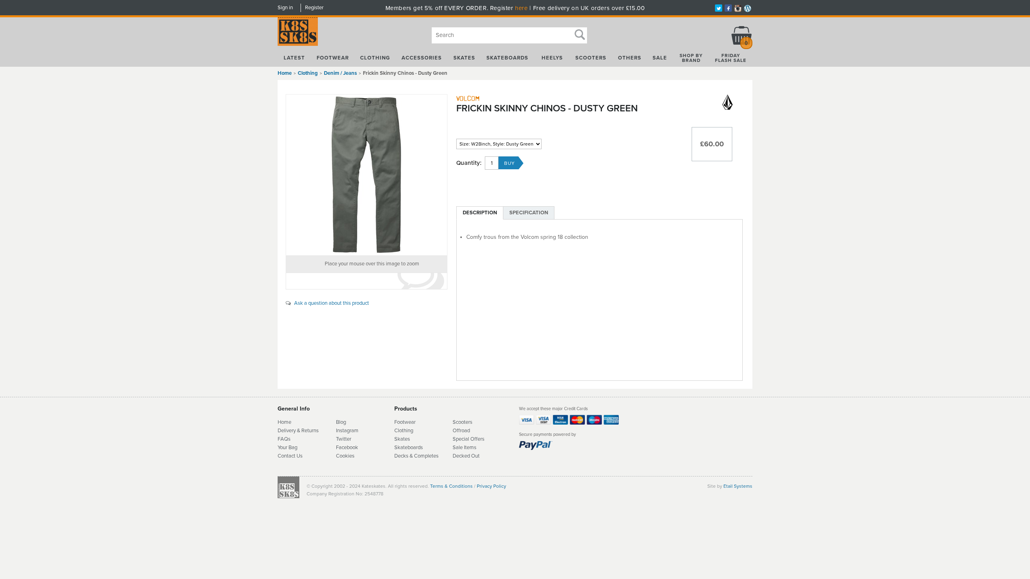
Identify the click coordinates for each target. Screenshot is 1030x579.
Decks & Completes (416, 456)
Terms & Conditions (451, 486)
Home (285, 73)
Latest (294, 58)
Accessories (422, 58)
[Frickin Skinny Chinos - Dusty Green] (366, 174)
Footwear (333, 58)
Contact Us (290, 456)
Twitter (343, 439)
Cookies (345, 456)
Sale (660, 58)
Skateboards (507, 58)
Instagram (347, 430)
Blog (341, 422)
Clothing (375, 58)
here (521, 8)
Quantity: (469, 163)
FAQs (284, 439)
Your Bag (287, 447)
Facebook (347, 447)
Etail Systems (737, 486)
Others (629, 58)
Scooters (590, 58)
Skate (401, 447)
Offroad (461, 430)
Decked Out (466, 456)
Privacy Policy (491, 486)
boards (415, 447)
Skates (464, 58)
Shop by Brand (691, 58)
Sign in (285, 7)
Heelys (552, 58)
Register (314, 7)
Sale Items (464, 447)
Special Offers (468, 439)
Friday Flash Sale (730, 58)
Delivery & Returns (298, 430)
